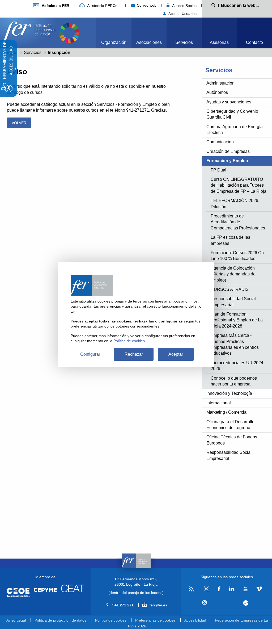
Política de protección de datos (60, 620)
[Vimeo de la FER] (259, 589)
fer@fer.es (157, 605)
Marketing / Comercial (227, 412)
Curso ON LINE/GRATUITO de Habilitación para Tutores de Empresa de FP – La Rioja (238, 185)
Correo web (146, 5)
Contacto (254, 42)
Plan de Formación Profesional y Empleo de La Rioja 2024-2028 (237, 320)
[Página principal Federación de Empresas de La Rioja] (29, 32)
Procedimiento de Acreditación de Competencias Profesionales (238, 222)
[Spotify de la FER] (245, 603)
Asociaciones (149, 42)
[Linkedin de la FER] (232, 589)
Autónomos (217, 92)
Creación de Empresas (228, 151)
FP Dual (218, 170)
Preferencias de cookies (155, 620)
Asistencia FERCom (103, 5)
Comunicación (220, 142)
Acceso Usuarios (182, 13)
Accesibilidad (195, 620)
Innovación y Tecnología (229, 393)
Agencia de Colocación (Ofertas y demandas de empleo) (233, 274)
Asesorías (219, 42)
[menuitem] (51, 5)
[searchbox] (242, 5)
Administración (220, 83)
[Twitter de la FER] (205, 590)
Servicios (184, 42)
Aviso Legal (16, 620)
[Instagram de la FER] (204, 602)
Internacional (218, 403)
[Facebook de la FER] (219, 589)
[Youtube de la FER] (245, 589)
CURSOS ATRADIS (230, 289)
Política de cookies (110, 620)
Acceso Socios (184, 5)
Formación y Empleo (227, 160)
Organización (113, 42)
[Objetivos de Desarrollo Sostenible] (69, 32)
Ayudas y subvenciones (228, 102)
